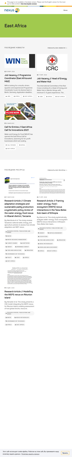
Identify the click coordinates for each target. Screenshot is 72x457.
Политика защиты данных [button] (30, 454)
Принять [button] (65, 453)
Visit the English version (29, 4)
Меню (65, 10)
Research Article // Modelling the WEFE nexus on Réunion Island (18, 294)
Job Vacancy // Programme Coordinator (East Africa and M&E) (18, 78)
